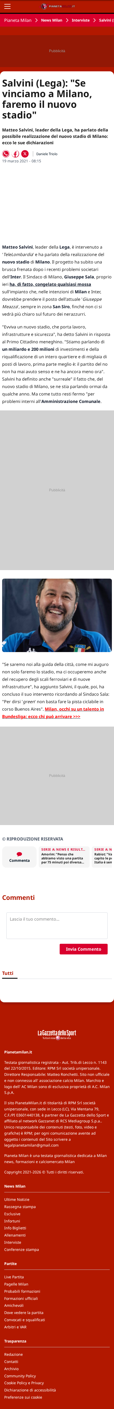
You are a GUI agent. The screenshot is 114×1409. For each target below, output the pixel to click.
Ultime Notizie (16, 1199)
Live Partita (14, 1276)
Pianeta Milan (18, 20)
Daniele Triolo (47, 153)
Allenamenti (15, 1235)
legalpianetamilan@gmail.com (31, 1145)
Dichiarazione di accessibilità (30, 1389)
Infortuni (12, 1220)
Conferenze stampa (21, 1249)
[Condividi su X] (25, 154)
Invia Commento (83, 949)
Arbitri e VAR (15, 1326)
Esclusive (12, 1213)
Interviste (81, 20)
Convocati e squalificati (24, 1319)
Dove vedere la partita (23, 1312)
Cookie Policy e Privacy (24, 1382)
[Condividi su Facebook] (15, 154)
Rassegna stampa (20, 1206)
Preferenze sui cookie (23, 1397)
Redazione (13, 1354)
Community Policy (20, 1375)
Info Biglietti (15, 1227)
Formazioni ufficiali (21, 1298)
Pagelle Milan (16, 1284)
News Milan (51, 20)
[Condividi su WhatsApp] (6, 154)
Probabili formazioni (22, 1291)
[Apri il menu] (7, 6)
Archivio (11, 1368)
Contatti (11, 1361)
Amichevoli (14, 1305)
